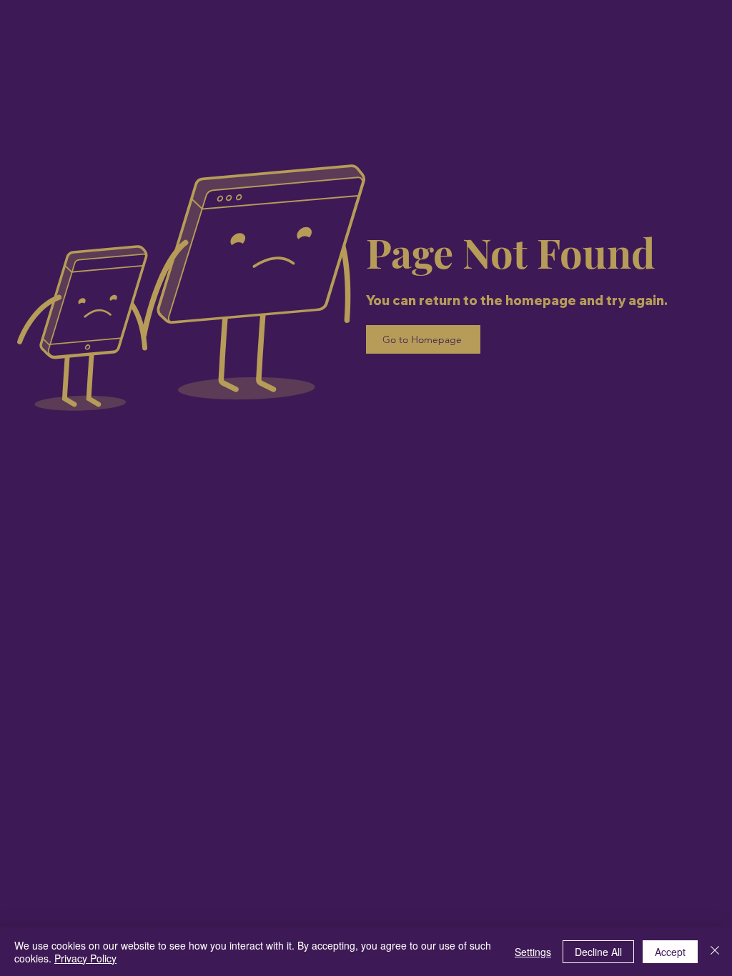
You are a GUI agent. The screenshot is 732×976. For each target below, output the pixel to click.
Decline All (598, 952)
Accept (670, 952)
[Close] (714, 952)
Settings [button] (533, 952)
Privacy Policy (85, 958)
